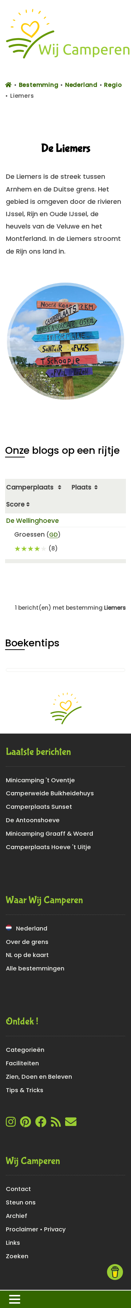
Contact (18, 1189)
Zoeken (17, 1256)
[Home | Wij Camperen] (66, 62)
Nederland (29, 928)
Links (13, 1243)
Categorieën (25, 1050)
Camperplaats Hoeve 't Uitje (48, 847)
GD (53, 534)
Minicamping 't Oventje (40, 780)
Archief (16, 1216)
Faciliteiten (22, 1063)
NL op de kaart (27, 955)
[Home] (9, 85)
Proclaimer (22, 1229)
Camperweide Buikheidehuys (50, 793)
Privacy (55, 1229)
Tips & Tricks (24, 1090)
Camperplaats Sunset (39, 807)
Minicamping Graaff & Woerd (49, 833)
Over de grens (27, 942)
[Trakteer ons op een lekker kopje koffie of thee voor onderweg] (115, 1272)
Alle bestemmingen (35, 968)
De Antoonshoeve (33, 820)
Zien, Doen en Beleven (39, 1077)
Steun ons (21, 1202)
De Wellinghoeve (32, 520)
